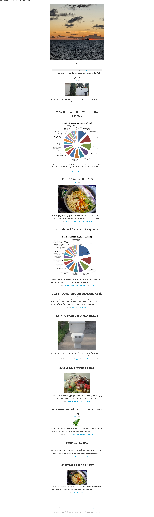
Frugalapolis (77, 6)
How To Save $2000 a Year (77, 179)
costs (75, 171)
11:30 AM (75, 182)
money (78, 104)
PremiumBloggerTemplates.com (92, 512)
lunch (71, 221)
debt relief (74, 434)
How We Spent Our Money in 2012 (77, 315)
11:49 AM (75, 319)
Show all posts (85, 70)
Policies (77, 63)
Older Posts (101, 499)
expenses (79, 171)
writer (79, 307)
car (62, 358)
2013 (65, 285)
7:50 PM (75, 296)
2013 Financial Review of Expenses (77, 229)
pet (81, 358)
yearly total (94, 358)
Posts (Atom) (59, 502)
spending (85, 285)
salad (78, 221)
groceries (76, 401)
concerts (66, 358)
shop (76, 307)
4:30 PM (75, 446)
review (82, 104)
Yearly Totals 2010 (77, 442)
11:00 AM (75, 416)
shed (85, 104)
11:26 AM (75, 232)
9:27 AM (75, 468)
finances (74, 104)
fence (70, 104)
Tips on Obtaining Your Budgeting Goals (77, 293)
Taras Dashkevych (63, 512)
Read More (90, 104)
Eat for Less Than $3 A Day (77, 464)
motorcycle (77, 358)
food (70, 358)
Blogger (93, 508)
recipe (75, 221)
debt (70, 434)
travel (89, 358)
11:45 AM (75, 371)
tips (80, 492)
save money (83, 221)
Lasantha (80, 512)
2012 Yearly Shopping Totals (77, 367)
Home (74, 499)
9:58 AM (75, 80)
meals (76, 492)
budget (67, 104)
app (69, 401)
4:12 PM (75, 119)
